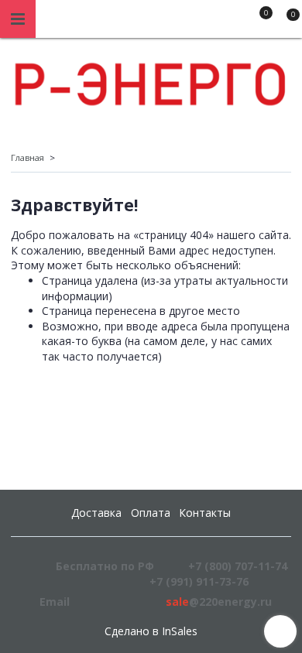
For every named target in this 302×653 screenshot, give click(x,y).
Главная (27, 157)
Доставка (96, 512)
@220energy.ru (219, 601)
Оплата (150, 512)
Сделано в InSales (151, 631)
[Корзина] (285, 22)
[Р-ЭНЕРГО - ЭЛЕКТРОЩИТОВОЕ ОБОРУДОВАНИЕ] (151, 80)
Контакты (205, 512)
